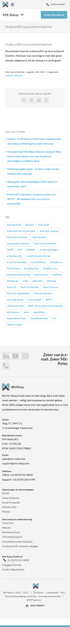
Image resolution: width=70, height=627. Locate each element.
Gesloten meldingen (14, 75)
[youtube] (15, 356)
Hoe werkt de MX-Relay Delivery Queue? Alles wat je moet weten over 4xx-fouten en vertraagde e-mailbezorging (34, 156)
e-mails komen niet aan (38, 255)
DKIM (10, 249)
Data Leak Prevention (18, 243)
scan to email (34, 299)
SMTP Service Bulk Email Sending (45, 305)
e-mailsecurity (14, 255)
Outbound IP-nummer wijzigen (20, 546)
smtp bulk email (15, 305)
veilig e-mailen (14, 324)
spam (26, 312)
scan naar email (15, 299)
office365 (37, 280)
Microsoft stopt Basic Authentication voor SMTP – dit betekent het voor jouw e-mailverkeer (31, 199)
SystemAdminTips (16, 318)
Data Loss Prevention (45, 243)
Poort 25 (11, 287)
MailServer (13, 280)
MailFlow (57, 274)
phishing (51, 280)
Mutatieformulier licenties (17, 541)
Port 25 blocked (42, 293)
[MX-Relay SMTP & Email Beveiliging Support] (5, 3)
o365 (25, 280)
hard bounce (41, 274)
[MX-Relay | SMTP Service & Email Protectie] (13, 384)
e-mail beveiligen (49, 249)
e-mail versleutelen (17, 262)
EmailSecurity (50, 268)
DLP (20, 249)
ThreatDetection (39, 318)
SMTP (49, 299)
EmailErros (56, 262)
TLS (54, 318)
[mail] (25, 356)
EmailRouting (31, 268)
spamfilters (39, 312)
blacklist (29, 224)
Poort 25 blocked (30, 287)
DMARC (31, 249)
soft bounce (13, 312)
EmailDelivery (38, 262)
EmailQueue (13, 268)
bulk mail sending (49, 230)
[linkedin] (6, 356)
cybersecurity (39, 237)
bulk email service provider (21, 230)
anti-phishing (14, 224)
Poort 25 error (50, 287)
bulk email (43, 224)
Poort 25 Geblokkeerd (18, 293)
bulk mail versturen (17, 237)
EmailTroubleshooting (18, 274)
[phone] (6, 366)
